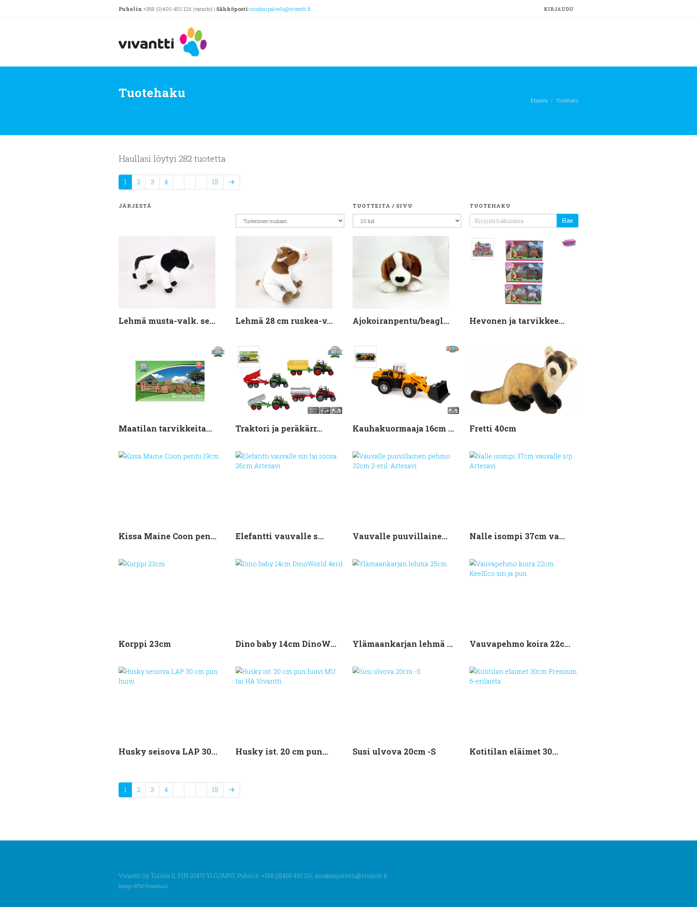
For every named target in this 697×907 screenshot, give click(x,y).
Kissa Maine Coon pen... (168, 536)
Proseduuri (156, 886)
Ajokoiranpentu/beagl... (401, 320)
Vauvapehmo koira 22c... (520, 643)
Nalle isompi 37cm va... (517, 536)
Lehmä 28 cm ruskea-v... (284, 320)
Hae (567, 220)
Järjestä (135, 205)
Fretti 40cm (493, 428)
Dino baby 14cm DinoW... (286, 643)
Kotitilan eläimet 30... (514, 751)
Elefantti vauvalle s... (280, 536)
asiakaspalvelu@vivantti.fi (280, 9)
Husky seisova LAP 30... (168, 751)
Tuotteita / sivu (383, 205)
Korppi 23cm (145, 643)
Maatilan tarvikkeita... (165, 428)
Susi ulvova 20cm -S (394, 751)
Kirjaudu (558, 9)
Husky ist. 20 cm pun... (282, 751)
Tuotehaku (490, 205)
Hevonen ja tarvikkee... (517, 320)
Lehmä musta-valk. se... (167, 320)
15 (215, 181)
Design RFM (131, 886)
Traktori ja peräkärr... (279, 428)
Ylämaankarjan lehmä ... (403, 643)
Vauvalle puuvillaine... (400, 536)
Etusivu (539, 100)
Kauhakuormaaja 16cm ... (403, 428)
